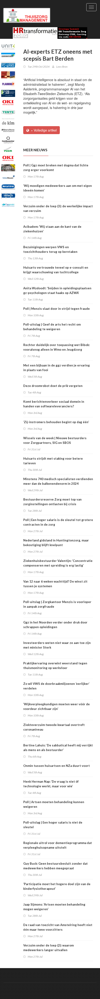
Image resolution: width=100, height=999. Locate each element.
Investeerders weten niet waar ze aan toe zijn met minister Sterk (57, 645)
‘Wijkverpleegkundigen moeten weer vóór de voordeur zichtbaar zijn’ (56, 706)
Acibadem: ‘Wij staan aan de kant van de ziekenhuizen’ (52, 229)
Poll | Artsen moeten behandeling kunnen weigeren (53, 804)
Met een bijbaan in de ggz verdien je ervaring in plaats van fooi (56, 367)
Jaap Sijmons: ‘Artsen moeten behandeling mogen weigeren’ (54, 907)
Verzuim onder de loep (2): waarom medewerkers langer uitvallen (48, 947)
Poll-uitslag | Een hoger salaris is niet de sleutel (52, 825)
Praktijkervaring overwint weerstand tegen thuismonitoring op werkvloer (55, 665)
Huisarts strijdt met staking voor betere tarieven (53, 461)
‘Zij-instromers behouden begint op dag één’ (56, 422)
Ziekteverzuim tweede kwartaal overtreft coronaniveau (54, 727)
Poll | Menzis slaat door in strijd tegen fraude (56, 308)
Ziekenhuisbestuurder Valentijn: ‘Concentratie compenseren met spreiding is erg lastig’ (58, 563)
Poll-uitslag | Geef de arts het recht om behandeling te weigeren (52, 327)
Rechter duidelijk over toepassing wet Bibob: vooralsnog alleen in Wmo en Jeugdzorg (56, 347)
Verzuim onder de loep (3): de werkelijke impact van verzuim (58, 208)
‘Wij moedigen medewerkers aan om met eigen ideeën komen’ (57, 188)
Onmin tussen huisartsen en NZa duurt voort (56, 766)
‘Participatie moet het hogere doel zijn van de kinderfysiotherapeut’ (56, 886)
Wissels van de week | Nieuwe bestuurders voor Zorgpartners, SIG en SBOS (55, 440)
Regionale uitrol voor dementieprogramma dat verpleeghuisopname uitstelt (57, 845)
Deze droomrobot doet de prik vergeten (53, 386)
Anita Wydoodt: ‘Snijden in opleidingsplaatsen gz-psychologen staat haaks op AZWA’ (57, 290)
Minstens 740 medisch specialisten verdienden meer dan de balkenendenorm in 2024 (58, 481)
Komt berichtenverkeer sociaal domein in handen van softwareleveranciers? (53, 404)
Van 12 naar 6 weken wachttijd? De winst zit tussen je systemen (55, 584)
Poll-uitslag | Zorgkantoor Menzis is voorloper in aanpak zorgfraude (57, 604)
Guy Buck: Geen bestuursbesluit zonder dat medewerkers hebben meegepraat (55, 866)
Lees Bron (61, 66)
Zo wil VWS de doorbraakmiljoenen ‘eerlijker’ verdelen (56, 686)
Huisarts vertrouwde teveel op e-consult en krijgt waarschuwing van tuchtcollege (55, 270)
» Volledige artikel (43, 130)
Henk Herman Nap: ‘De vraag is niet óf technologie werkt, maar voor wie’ (51, 784)
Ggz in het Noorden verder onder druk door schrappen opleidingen (55, 624)
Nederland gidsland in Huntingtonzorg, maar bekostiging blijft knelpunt (56, 542)
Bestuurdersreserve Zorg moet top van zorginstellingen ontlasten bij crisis (52, 502)
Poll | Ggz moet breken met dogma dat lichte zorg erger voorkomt (55, 167)
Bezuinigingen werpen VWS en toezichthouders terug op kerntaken (50, 249)
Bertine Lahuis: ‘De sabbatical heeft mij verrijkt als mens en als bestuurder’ (58, 747)
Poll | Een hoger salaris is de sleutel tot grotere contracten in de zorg (58, 522)
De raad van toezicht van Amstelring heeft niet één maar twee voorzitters (57, 927)
